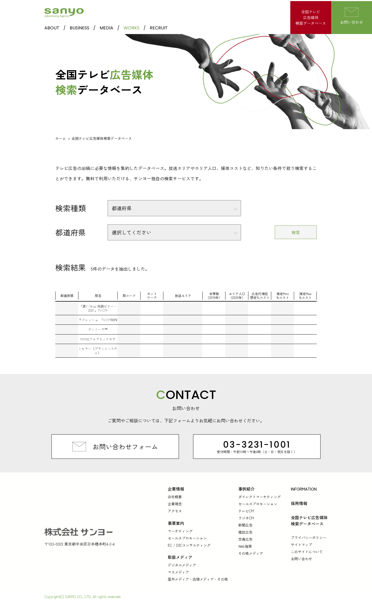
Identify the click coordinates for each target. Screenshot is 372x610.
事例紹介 (246, 489)
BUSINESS (79, 28)
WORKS (131, 28)
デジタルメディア (182, 565)
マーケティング (180, 531)
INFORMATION (304, 489)
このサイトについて (307, 551)
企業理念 (175, 503)
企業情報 (176, 489)
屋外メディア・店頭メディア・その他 (198, 579)
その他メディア (250, 553)
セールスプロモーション (187, 538)
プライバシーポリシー (308, 537)
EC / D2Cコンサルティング (189, 545)
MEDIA (106, 28)
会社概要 (175, 496)
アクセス (175, 510)
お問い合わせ (301, 558)
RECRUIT (159, 28)
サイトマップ (301, 544)
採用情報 (299, 503)
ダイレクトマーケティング (259, 496)
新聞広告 (245, 525)
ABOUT (51, 28)
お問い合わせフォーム (125, 446)
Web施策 (245, 546)
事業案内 (176, 523)
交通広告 (245, 539)
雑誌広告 (245, 532)
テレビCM (246, 510)
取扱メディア (180, 557)
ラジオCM (246, 518)
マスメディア (178, 572)
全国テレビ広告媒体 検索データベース (309, 521)
